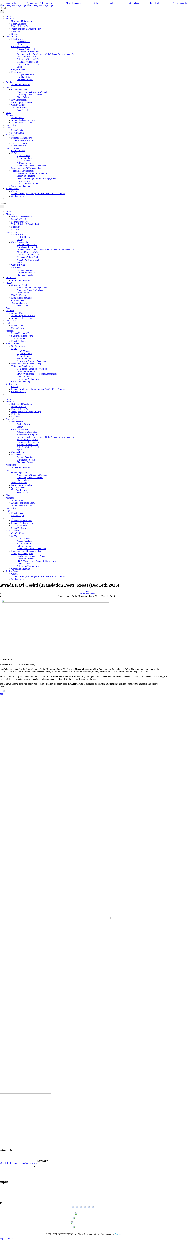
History (5, 1190)
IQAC (4, 1174)
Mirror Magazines (74, 3)
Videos (113, 3)
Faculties (6, 1192)
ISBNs (96, 3)
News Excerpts (180, 3)
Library (5, 1176)
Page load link (6, 1238)
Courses (40, 1166)
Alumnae (6, 1171)
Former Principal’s (10, 1197)
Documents (10, 3)
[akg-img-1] (55, 602)
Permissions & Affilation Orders (41, 3)
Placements (7, 1169)
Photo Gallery (133, 3)
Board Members (9, 1195)
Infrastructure (8, 1187)
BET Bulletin (156, 3)
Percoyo (118, 1234)
